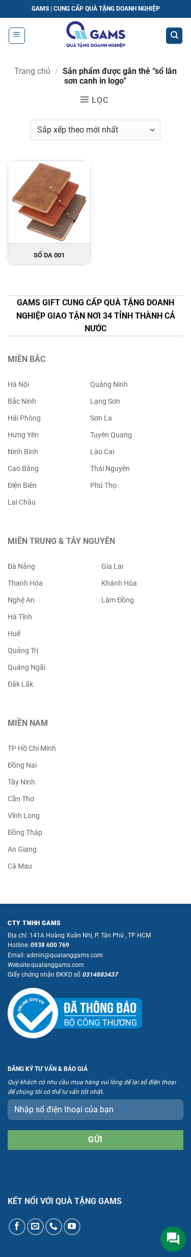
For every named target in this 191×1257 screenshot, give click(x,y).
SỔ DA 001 (49, 255)
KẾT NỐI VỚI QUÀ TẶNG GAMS (65, 1201)
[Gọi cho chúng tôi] (53, 1226)
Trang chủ (32, 71)
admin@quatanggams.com (64, 955)
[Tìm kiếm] (174, 36)
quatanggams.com (57, 964)
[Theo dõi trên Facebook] (17, 1226)
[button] (17, 36)
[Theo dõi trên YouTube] (72, 1226)
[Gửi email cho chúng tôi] (35, 1226)
